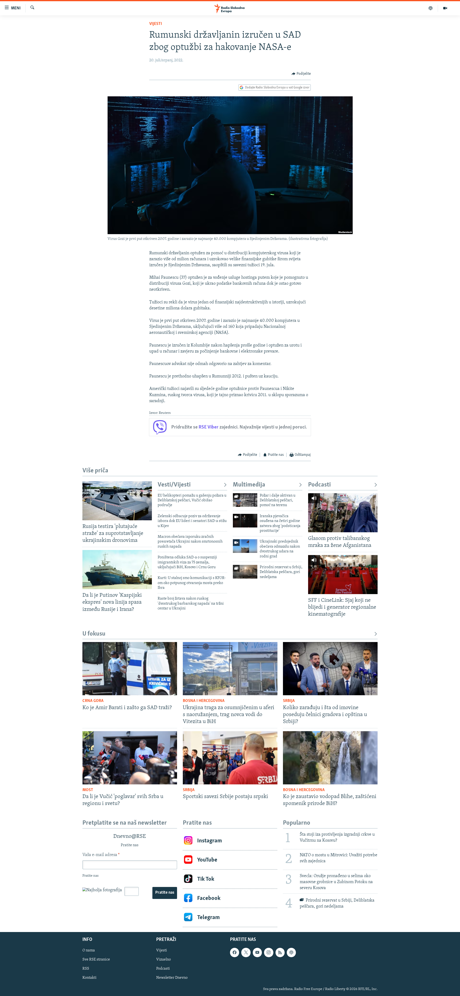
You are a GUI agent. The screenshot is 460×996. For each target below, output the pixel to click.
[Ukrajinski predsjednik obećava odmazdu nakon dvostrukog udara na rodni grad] (245, 546)
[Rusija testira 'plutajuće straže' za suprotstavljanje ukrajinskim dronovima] (117, 500)
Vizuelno (163, 960)
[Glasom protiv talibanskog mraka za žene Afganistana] (343, 512)
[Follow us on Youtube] (257, 952)
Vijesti (155, 24)
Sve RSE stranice (96, 960)
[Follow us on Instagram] (268, 952)
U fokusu (93, 634)
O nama (88, 951)
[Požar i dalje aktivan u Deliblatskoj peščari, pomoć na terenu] (245, 500)
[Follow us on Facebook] (234, 952)
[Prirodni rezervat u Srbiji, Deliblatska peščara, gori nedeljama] (245, 572)
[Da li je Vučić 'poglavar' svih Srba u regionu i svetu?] (129, 757)
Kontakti (89, 978)
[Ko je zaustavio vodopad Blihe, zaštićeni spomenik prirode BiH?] (330, 757)
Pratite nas (164, 893)
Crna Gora (93, 701)
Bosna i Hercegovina (203, 701)
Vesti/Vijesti (174, 485)
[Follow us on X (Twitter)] (245, 952)
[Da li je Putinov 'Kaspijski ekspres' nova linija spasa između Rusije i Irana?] (117, 569)
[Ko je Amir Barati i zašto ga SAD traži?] (129, 668)
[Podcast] (430, 8)
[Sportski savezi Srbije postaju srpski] (230, 757)
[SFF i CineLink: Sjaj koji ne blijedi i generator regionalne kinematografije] (343, 574)
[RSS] (280, 952)
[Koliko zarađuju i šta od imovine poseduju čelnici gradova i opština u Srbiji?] (330, 668)
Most (87, 790)
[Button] (301, 74)
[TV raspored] (291, 952)
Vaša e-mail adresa (101, 855)
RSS (85, 969)
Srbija (289, 701)
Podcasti (319, 485)
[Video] (445, 8)
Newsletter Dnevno (172, 978)
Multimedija (249, 485)
